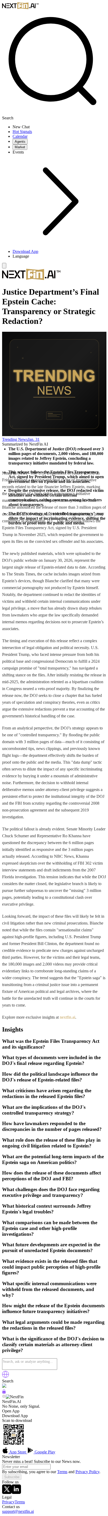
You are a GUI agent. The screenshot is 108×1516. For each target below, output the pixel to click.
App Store (17, 1452)
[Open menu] (4, 265)
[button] (59, 256)
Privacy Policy (87, 1471)
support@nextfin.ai (18, 1511)
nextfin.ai (67, 1017)
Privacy (8, 1502)
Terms (62, 1471)
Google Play (44, 1452)
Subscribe (11, 1477)
